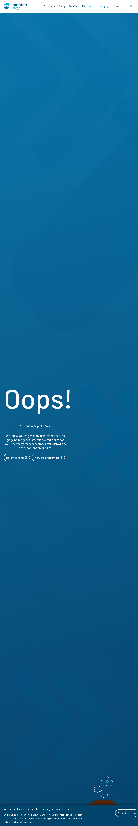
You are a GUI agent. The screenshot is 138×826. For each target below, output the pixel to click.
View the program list (46, 457)
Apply (61, 6)
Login (104, 6)
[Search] (131, 6)
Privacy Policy (11, 821)
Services (74, 6)
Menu (85, 6)
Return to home (15, 457)
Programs (49, 6)
